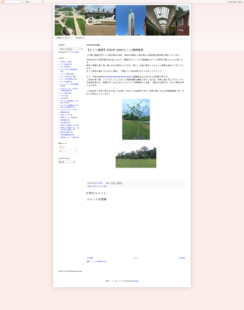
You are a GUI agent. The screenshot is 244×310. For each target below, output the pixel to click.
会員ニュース (65, 115)
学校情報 (63, 120)
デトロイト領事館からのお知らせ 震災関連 (69, 106)
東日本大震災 (65, 132)
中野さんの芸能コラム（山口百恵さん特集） (69, 128)
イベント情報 (65, 74)
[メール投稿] (107, 183)
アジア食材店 (65, 64)
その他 (62, 98)
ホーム (136, 258)
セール (62, 96)
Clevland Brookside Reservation (118, 77)
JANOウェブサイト (64, 38)
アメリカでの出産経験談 (68, 69)
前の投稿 (182, 258)
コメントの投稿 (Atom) (98, 261)
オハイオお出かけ (66, 76)
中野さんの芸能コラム (68, 125)
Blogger (136, 281)
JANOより (95, 186)
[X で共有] (116, 183)
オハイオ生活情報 (66, 79)
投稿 (63, 147)
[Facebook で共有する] (118, 183)
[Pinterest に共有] (121, 183)
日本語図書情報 (65, 135)
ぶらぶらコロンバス (67, 109)
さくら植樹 (103, 186)
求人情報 (63, 122)
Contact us (80, 38)
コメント (64, 151)
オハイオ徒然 (65, 82)
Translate (75, 52)
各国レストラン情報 (67, 117)
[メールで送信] (111, 183)
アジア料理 (64, 67)
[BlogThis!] (113, 183)
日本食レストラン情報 (68, 137)
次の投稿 (90, 258)
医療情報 (63, 112)
